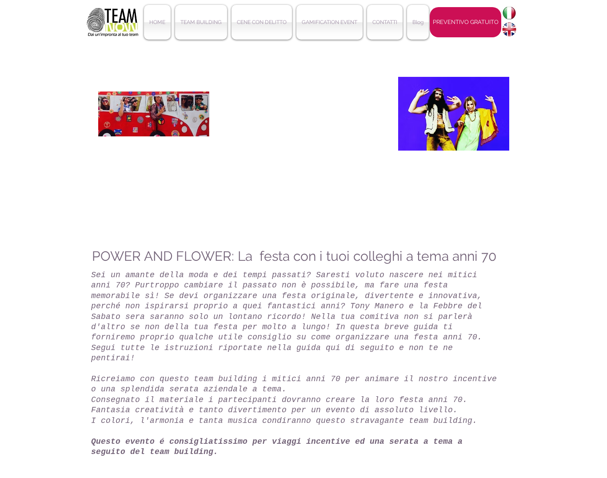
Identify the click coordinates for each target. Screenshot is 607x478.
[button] (201, 22)
